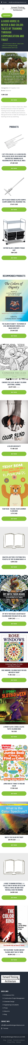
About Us (7, 1011)
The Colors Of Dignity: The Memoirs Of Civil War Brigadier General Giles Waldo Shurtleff (14, 326)
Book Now (6, 15)
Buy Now (14, 100)
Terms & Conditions (19, 1040)
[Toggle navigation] (3, 8)
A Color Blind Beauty (14, 446)
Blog (5, 1014)
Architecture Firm (9, 995)
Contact (9, 1040)
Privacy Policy (11, 1042)
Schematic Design (9, 1001)
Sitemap (18, 1042)
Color (18, 88)
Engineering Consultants (11, 1005)
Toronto (5, 2)
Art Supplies (12, 88)
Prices (6, 1008)
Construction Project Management (14, 998)
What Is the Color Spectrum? (14, 837)
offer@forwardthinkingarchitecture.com (17, 2)
